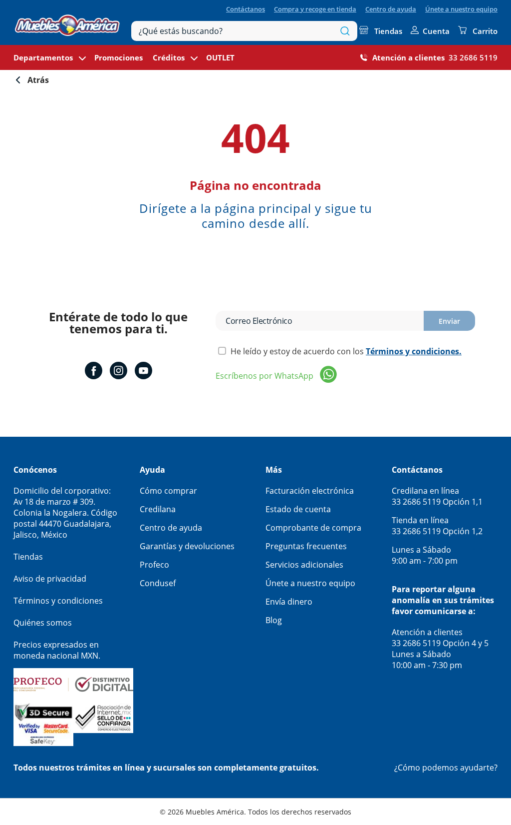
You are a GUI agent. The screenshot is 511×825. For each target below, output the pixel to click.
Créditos (169, 57)
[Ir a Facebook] (93, 372)
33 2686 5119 (473, 57)
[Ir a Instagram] (118, 372)
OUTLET (220, 57)
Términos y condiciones (58, 600)
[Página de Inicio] (67, 22)
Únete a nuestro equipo (461, 8)
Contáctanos (245, 8)
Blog (273, 620)
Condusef (158, 583)
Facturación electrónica (309, 490)
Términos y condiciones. (414, 351)
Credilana (158, 509)
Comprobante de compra (313, 527)
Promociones (118, 57)
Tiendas (388, 31)
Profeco (154, 564)
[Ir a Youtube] (143, 372)
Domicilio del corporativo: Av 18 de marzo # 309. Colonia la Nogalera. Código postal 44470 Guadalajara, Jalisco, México (65, 512)
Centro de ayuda (390, 8)
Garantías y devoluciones (187, 546)
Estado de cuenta (298, 509)
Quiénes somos (42, 622)
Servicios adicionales (304, 564)
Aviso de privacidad (49, 578)
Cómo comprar (168, 490)
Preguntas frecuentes (306, 546)
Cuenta (436, 31)
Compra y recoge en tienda (315, 8)
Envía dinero (288, 601)
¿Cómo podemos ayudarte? (446, 767)
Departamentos (43, 57)
